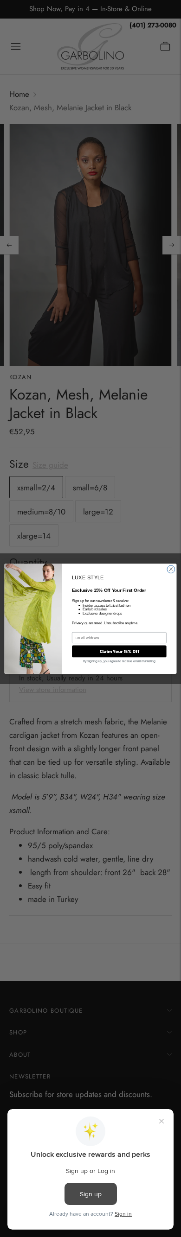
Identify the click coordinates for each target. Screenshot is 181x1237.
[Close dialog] (171, 569)
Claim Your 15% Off (119, 651)
